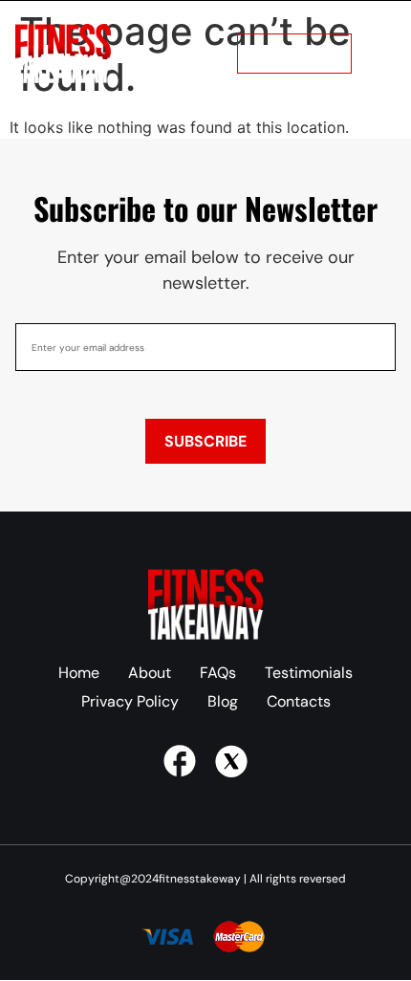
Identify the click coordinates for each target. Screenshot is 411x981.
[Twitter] (231, 761)
